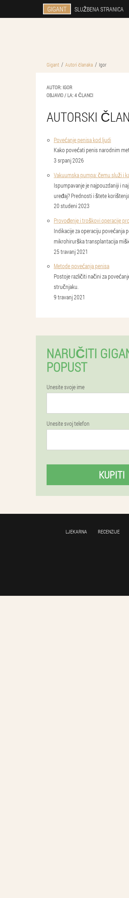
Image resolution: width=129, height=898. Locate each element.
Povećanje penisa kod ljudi (82, 140)
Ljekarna (76, 531)
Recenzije (109, 531)
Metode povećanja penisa (81, 266)
